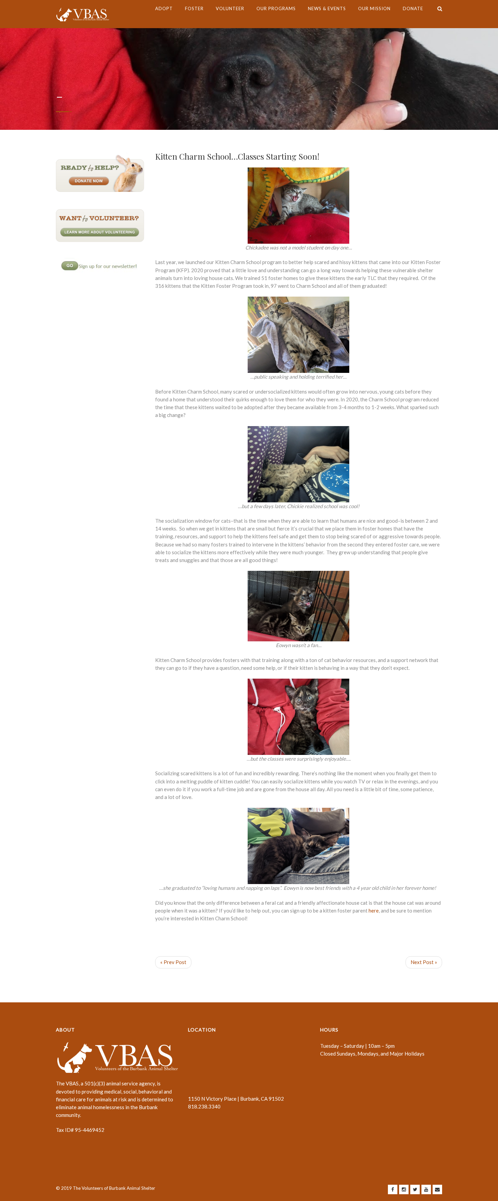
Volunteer (230, 8)
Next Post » (424, 962)
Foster (194, 8)
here (374, 910)
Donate (413, 8)
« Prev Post (173, 962)
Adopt (164, 8)
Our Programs (276, 8)
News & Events (327, 8)
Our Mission (374, 8)
